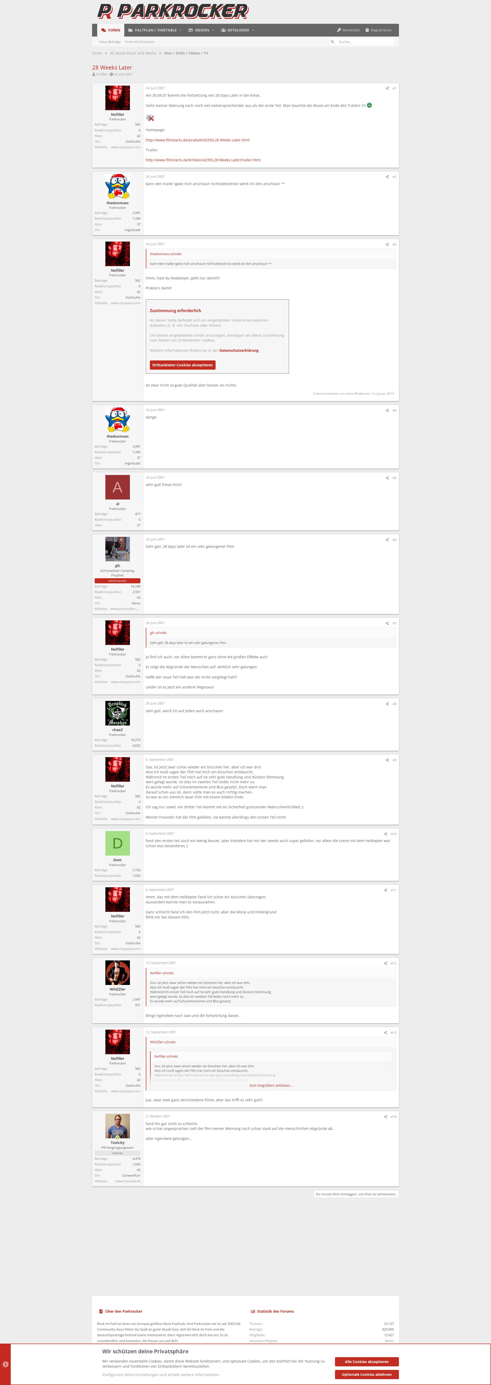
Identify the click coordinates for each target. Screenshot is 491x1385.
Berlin (389, 1340)
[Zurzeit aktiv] (117, 1138)
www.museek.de (127, 1181)
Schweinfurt (131, 1175)
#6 (394, 539)
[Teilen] (387, 88)
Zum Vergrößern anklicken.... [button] (271, 1085)
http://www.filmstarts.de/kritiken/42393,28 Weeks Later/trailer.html (203, 159)
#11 (393, 890)
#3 (394, 244)
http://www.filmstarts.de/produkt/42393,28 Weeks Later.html (198, 140)
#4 (394, 410)
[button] (180, 30)
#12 (393, 963)
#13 (393, 1032)
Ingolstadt (132, 230)
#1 (394, 88)
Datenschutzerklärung (239, 350)
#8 (394, 703)
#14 (393, 1116)
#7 (394, 623)
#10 (393, 834)
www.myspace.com (125, 147)
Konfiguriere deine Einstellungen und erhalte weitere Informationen (160, 1374)
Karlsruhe (133, 141)
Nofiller (101, 74)
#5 (394, 477)
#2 (394, 176)
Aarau (135, 603)
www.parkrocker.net (125, 608)
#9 (394, 760)
